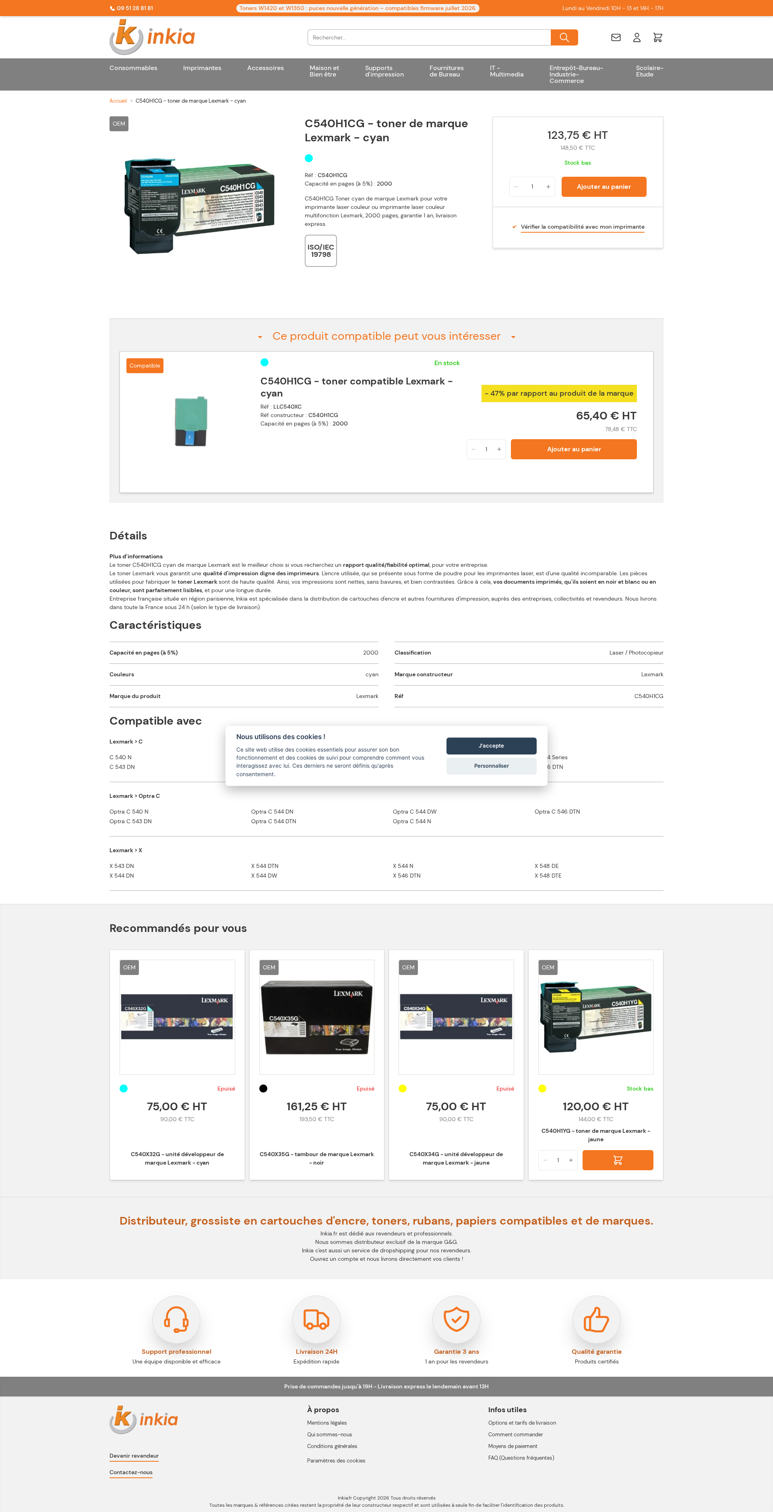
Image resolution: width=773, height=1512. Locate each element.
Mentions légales (327, 1422)
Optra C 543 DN (131, 821)
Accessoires (265, 68)
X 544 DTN (265, 866)
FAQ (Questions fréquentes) (521, 1457)
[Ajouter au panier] (618, 1160)
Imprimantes (202, 68)
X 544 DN (122, 875)
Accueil (118, 100)
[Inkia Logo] (160, 37)
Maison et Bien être (324, 71)
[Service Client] (616, 37)
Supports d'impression (384, 71)
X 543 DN (122, 866)
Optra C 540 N (129, 811)
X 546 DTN (407, 875)
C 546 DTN (549, 766)
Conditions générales (332, 1446)
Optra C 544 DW (415, 811)
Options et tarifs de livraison (522, 1422)
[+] (548, 186)
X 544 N (403, 866)
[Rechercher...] (564, 37)
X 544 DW (264, 875)
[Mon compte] (637, 37)
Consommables (133, 68)
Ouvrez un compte (334, 1258)
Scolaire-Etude (649, 71)
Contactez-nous (131, 1472)
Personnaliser (491, 765)
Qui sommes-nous (329, 1434)
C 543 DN (122, 766)
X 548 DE (547, 866)
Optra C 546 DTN (557, 811)
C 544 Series (551, 757)
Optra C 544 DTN (273, 821)
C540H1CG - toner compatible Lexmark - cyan (356, 387)
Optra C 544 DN (272, 811)
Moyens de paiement (512, 1446)
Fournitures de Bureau (447, 71)
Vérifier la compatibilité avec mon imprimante (583, 226)
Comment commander (515, 1434)
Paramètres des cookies (336, 1460)
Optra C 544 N (412, 821)
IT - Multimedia (507, 71)
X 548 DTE (548, 875)
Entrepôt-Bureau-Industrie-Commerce (576, 74)
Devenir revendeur (134, 1455)
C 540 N (121, 757)
